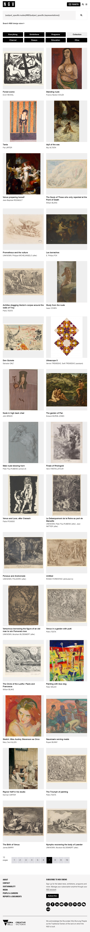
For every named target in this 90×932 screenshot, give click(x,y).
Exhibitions (34, 35)
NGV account (51, 889)
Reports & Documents (12, 897)
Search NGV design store (13, 23)
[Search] (83, 4)
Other (77, 40)
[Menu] (86, 4)
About (5, 880)
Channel (13, 40)
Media (5, 890)
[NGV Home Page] (9, 4)
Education (55, 40)
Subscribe (52, 896)
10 (67, 860)
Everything (12, 35)
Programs (55, 35)
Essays (34, 40)
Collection (77, 35)
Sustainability (9, 887)
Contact (6, 883)
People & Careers (10, 893)
